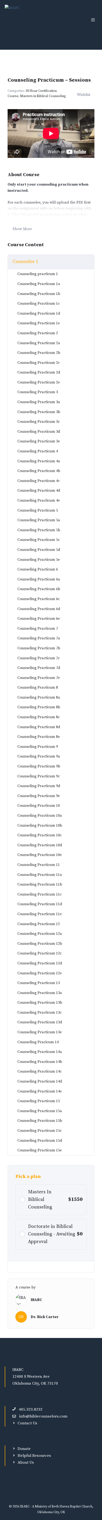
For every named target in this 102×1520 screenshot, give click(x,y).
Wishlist (83, 94)
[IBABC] (12, 20)
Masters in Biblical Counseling (43, 96)
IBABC (36, 1299)
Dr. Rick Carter (45, 1317)
